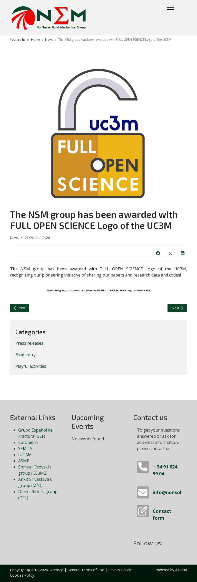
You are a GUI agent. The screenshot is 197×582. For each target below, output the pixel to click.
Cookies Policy (22, 575)
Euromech (28, 442)
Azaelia (181, 569)
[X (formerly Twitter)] (170, 253)
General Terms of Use (85, 569)
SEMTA (25, 448)
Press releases (29, 343)
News (14, 237)
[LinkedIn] (182, 253)
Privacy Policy (119, 569)
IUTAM (25, 454)
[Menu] (170, 7)
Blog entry (25, 355)
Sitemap (56, 569)
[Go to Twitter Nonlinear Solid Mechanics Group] (167, 544)
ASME (23, 461)
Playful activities (30, 366)
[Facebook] (158, 253)
